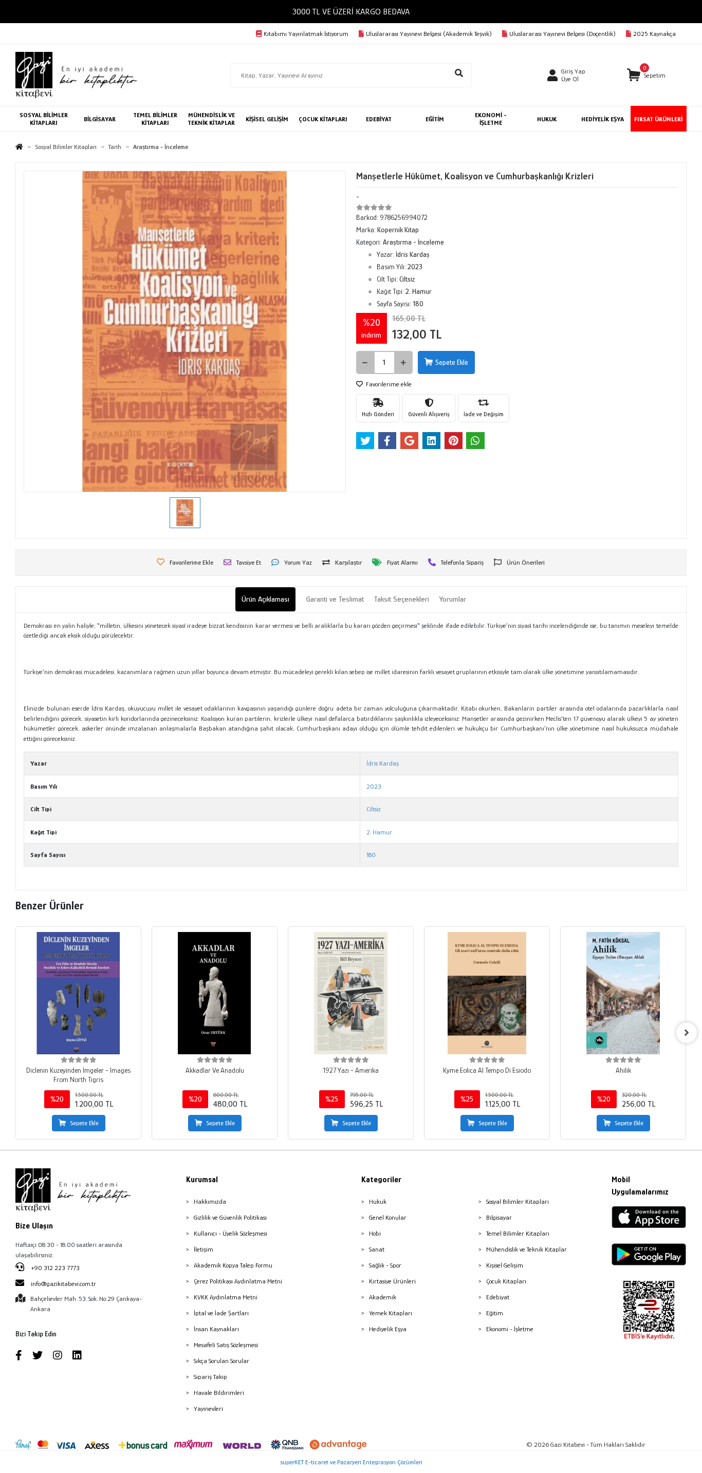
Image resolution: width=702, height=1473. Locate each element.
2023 (373, 786)
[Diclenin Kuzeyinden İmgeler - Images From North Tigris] (78, 993)
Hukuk (377, 1201)
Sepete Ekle (451, 362)
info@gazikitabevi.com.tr (63, 1284)
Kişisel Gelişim (504, 1265)
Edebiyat (497, 1297)
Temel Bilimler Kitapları (517, 1233)
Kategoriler (381, 1179)
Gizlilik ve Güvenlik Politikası (230, 1217)
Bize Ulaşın (34, 1225)
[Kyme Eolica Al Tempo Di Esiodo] (487, 993)
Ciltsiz (373, 809)
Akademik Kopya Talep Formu (233, 1265)
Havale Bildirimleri (219, 1392)
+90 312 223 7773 (54, 1268)
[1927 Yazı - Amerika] (350, 993)
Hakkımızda (210, 1201)
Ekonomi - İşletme (509, 1329)
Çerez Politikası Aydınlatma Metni (238, 1281)
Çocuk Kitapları (506, 1281)
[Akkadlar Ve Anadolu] (214, 993)
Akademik (382, 1297)
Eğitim (494, 1313)
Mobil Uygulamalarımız (640, 1186)
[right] (686, 1032)
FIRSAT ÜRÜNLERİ (658, 119)
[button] (646, 75)
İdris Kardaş (382, 763)
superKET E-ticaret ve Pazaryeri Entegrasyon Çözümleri (351, 1462)
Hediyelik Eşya (388, 1329)
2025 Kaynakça (654, 34)
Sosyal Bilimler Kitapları (517, 1201)
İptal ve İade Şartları (221, 1313)
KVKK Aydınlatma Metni (225, 1297)
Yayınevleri (208, 1408)
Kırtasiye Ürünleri (392, 1281)
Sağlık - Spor (385, 1265)
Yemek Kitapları (390, 1313)
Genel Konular (388, 1217)
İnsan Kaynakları (216, 1329)
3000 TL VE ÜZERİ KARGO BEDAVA (351, 11)
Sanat (376, 1249)
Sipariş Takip (210, 1377)
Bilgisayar (499, 1217)
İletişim (203, 1249)
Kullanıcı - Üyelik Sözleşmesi (230, 1233)
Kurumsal (202, 1179)
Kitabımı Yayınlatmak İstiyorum (306, 34)
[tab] (265, 599)
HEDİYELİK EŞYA (602, 119)
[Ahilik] (623, 993)
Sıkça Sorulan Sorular (221, 1361)
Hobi (375, 1233)
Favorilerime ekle (388, 384)
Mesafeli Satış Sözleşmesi (226, 1345)
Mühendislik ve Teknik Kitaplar (526, 1249)
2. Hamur (379, 832)
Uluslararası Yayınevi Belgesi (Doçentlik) (562, 34)
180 (371, 855)
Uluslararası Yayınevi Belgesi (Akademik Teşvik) (429, 34)
